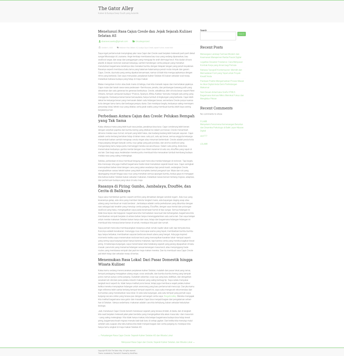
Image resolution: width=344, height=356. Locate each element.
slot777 (203, 136)
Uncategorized (142, 41)
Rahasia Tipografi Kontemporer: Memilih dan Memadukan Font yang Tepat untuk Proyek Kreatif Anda (221, 73)
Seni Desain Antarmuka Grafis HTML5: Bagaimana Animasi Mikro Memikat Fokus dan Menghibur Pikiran (222, 95)
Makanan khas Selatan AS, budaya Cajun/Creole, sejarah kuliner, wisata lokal (146, 48)
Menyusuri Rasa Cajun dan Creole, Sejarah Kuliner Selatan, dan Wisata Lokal (158, 342)
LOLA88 (203, 144)
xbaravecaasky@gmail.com (114, 41)
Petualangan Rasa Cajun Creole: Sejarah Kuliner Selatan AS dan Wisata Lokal (135, 335)
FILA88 (203, 121)
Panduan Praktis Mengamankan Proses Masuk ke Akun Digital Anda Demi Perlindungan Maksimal (222, 84)
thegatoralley (170, 296)
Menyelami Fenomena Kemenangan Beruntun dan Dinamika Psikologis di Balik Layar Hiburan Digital (221, 127)
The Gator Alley (115, 8)
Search (203, 30)
